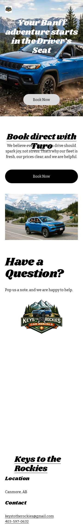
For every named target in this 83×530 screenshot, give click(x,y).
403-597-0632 (17, 521)
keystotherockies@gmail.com (29, 516)
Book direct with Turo (42, 141)
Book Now (41, 100)
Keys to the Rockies (38, 464)
